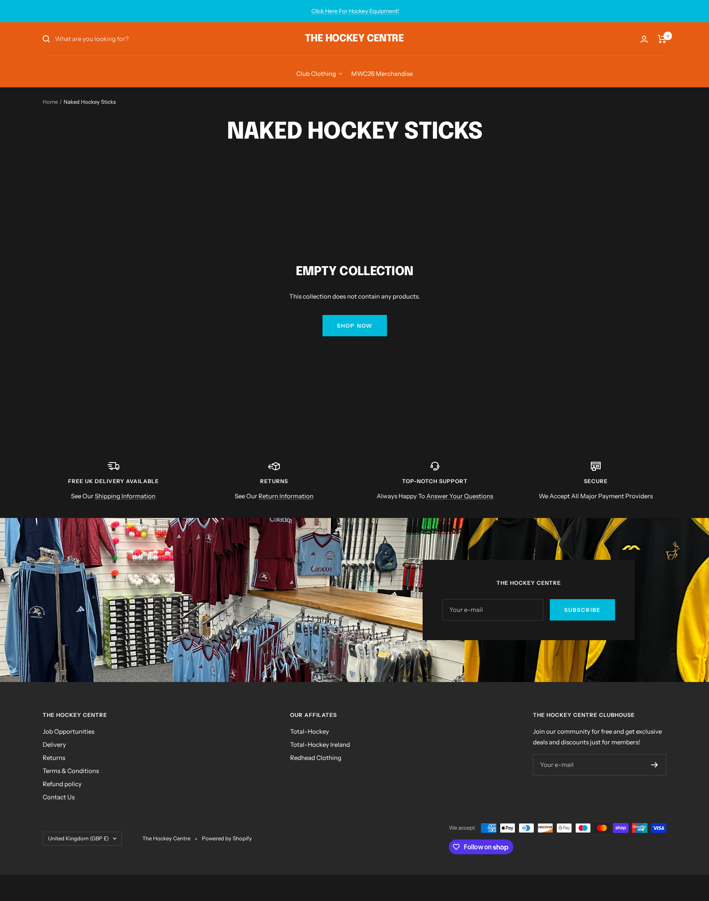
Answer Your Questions (459, 496)
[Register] (654, 765)
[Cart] (662, 39)
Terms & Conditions (71, 771)
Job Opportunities (68, 731)
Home (50, 101)
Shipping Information (125, 496)
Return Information (285, 496)
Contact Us (59, 797)
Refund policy (62, 784)
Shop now (355, 325)
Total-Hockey (309, 731)
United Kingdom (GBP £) (78, 838)
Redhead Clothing (315, 758)
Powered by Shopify (227, 838)
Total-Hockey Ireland (320, 744)
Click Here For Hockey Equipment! (355, 11)
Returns (54, 758)
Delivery (54, 744)
